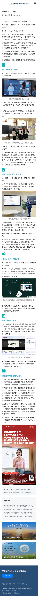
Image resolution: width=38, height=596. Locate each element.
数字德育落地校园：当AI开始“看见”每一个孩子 (18, 506)
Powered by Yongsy (10, 590)
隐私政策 (16, 593)
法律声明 (10, 593)
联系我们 (7, 576)
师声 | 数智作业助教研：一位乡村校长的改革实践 (19, 513)
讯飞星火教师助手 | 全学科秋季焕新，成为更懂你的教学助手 (18, 492)
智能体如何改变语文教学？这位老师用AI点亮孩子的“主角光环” (19, 509)
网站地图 (4, 593)
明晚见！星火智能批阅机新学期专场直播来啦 (18, 490)
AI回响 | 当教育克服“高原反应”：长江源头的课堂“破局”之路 (18, 516)
